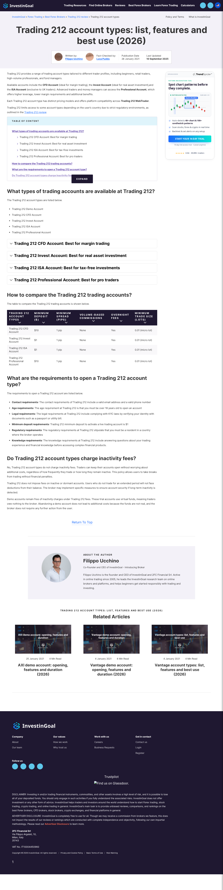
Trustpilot (111, 777)
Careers (98, 742)
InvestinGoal (18, 16)
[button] (203, 5)
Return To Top (82, 522)
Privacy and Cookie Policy (72, 853)
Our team (17, 747)
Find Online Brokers (100, 5)
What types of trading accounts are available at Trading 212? (48, 131)
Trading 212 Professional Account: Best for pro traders (51, 156)
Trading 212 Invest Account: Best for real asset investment (53, 143)
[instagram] (40, 766)
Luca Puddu (103, 58)
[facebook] (23, 766)
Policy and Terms (175, 16)
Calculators (188, 5)
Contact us (141, 742)
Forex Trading (35, 16)
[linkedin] (32, 766)
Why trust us (60, 747)
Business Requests (104, 747)
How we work (60, 742)
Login (138, 747)
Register (139, 753)
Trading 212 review (78, 16)
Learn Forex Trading (166, 5)
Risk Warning (112, 853)
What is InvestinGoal (200, 16)
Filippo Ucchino (74, 58)
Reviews (120, 5)
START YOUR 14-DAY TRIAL (190, 138)
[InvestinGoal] (26, 5)
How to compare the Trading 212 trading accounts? (42, 163)
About (15, 742)
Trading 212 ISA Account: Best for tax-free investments (51, 150)
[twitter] (15, 766)
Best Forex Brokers (139, 5)
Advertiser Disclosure (57, 823)
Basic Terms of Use (95, 853)
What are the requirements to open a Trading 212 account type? (49, 169)
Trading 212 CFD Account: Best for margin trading (48, 137)
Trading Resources (75, 5)
